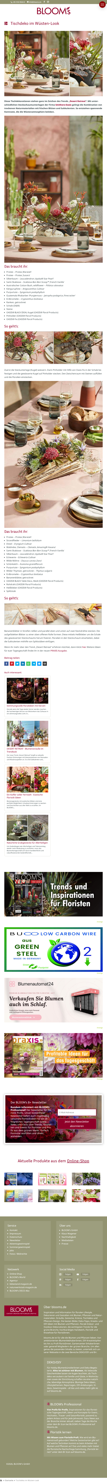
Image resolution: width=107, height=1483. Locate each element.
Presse (65, 1243)
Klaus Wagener (69, 1233)
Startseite (9, 1480)
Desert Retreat (77, 101)
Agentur (14, 1280)
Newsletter (15, 1240)
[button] (102, 4)
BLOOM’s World (17, 1277)
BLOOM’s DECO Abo (19, 1290)
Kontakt (13, 1230)
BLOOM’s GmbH (70, 1230)
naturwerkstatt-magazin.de (23, 1287)
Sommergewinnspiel (20, 1247)
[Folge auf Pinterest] (60, 1280)
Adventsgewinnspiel (19, 1243)
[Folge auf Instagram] (60, 1274)
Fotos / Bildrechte (18, 1253)
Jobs (12, 1250)
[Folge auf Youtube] (78, 1274)
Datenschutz (16, 1237)
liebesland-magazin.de (21, 1284)
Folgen (68, 1274)
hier (84, 647)
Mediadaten (67, 1240)
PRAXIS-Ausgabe (58, 650)
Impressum (15, 1233)
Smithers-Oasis (63, 104)
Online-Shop (78, 1160)
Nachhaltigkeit (69, 1237)
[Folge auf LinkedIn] (60, 1285)
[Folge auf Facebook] (78, 1280)
